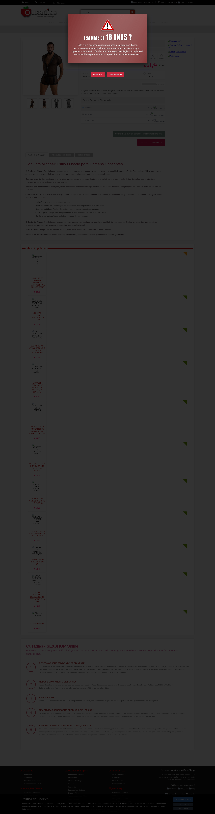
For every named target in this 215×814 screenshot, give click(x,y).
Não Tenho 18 (116, 74)
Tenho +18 (97, 74)
